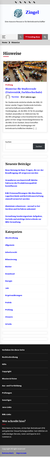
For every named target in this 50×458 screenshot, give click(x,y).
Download (10, 274)
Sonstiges (6, 400)
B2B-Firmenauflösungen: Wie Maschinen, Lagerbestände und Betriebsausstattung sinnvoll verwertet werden (24, 196)
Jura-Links (7, 407)
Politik (8, 302)
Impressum (21, 453)
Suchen (8, 142)
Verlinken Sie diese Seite (13, 350)
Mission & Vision (9, 378)
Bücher (8, 266)
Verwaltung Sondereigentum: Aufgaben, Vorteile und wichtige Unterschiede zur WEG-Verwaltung (23, 219)
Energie (8, 281)
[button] (21, 37)
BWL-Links (6, 414)
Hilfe (4, 364)
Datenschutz (8, 453)
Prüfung (9, 85)
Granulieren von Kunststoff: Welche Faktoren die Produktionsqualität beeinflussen (21, 183)
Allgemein (9, 245)
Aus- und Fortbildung (12, 385)
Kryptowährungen (13, 295)
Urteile (8, 324)
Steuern (9, 317)
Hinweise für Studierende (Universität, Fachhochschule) (23, 90)
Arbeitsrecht (11, 252)
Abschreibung (11, 238)
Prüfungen (7, 393)
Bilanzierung (11, 259)
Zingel (32, 12)
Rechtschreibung (10, 357)
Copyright (6, 371)
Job (7, 288)
